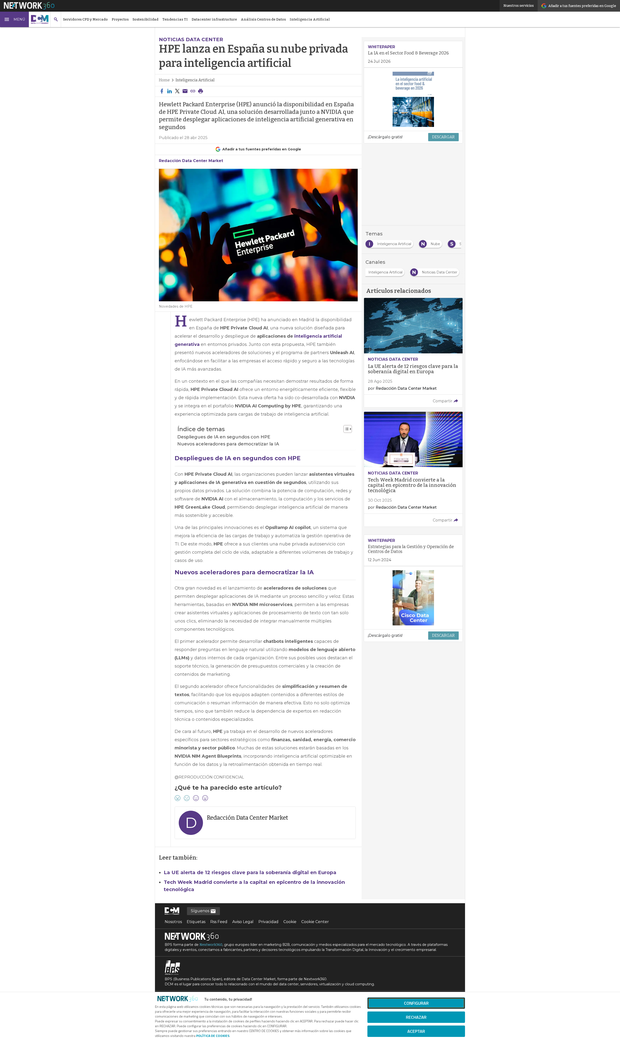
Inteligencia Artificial (310, 19)
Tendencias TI (175, 19)
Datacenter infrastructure (214, 19)
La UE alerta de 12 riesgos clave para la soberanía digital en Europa (250, 872)
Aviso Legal (243, 921)
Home (164, 80)
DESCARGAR (443, 137)
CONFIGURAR (416, 1003)
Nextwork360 (211, 945)
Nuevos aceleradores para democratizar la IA (228, 444)
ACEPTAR (416, 1031)
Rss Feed (218, 921)
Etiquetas (196, 921)
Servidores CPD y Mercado (85, 19)
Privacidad (268, 921)
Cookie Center (315, 921)
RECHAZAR (416, 1017)
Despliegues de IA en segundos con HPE (223, 437)
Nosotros (173, 921)
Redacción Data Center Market (191, 161)
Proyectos (120, 19)
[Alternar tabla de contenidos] (345, 429)
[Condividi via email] (185, 91)
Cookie (289, 921)
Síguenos (200, 911)
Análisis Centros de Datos (263, 19)
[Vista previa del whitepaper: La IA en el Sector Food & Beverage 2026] (413, 99)
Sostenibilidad (145, 19)
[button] (14, 19)
